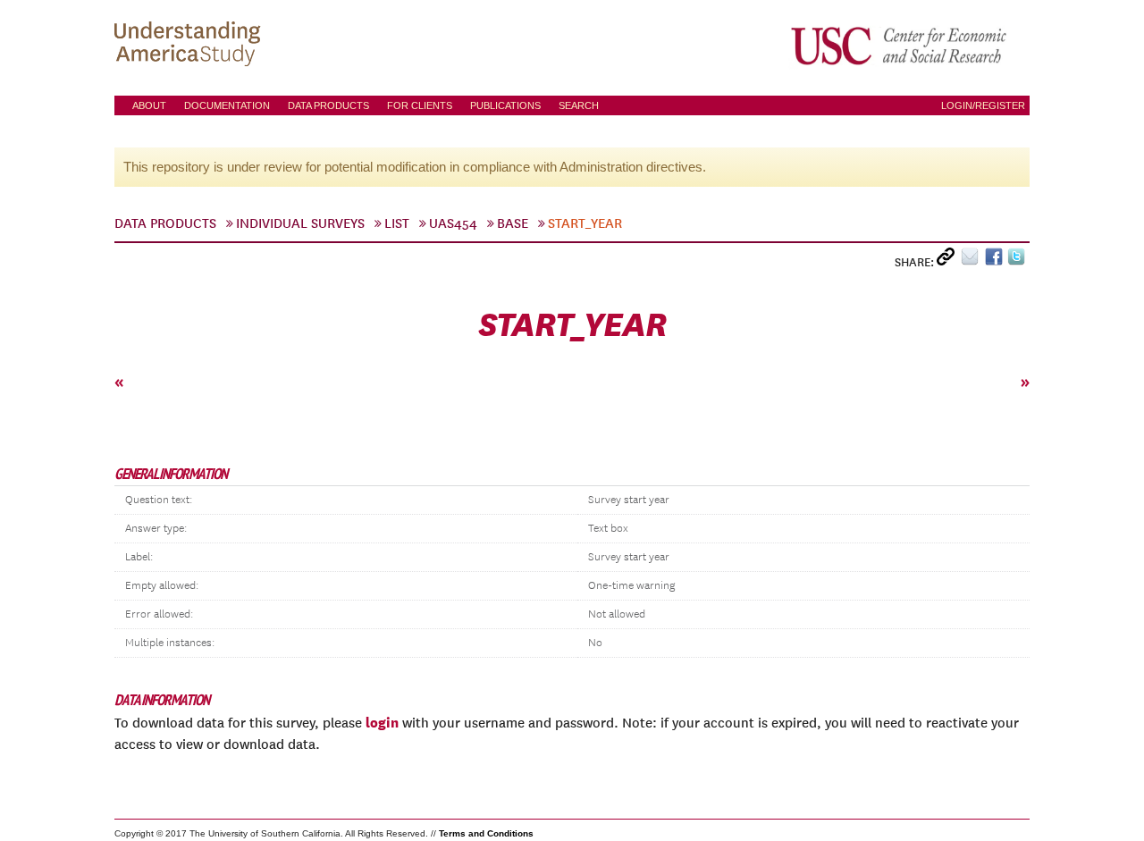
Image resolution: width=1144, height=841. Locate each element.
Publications (505, 105)
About (149, 105)
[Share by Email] (973, 260)
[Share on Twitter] (1018, 260)
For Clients (419, 105)
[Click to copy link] (949, 260)
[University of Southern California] (900, 45)
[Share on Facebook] (996, 260)
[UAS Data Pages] (190, 45)
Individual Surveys (300, 223)
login (382, 722)
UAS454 (453, 223)
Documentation (227, 105)
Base (512, 223)
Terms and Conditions (486, 833)
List (396, 223)
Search (579, 105)
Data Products (328, 105)
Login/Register (983, 105)
